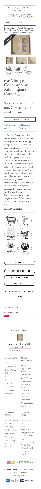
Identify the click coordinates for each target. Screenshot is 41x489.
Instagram (23, 2)
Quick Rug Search (25, 452)
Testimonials (10, 367)
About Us (9, 363)
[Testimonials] (20, 264)
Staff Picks (9, 434)
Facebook (15, 2)
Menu (8, 22)
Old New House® (26, 469)
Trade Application (26, 367)
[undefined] (20, 44)
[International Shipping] (20, 278)
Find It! (21, 22)
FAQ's (8, 376)
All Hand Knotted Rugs (26, 428)
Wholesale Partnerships (26, 398)
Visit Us (8, 383)
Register (11, 8)
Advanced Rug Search (27, 404)
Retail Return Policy (10, 371)
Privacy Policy (19, 475)
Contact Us (9, 387)
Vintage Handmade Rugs (27, 440)
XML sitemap (20, 472)
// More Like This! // (24, 126)
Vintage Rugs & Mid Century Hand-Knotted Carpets (19, 29)
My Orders (9, 390)
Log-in (17, 8)
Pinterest (19, 2)
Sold (16, 307)
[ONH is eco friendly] (19, 464)
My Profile (9, 394)
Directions (9, 380)
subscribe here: (19, 347)
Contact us (19, 107)
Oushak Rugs (10, 441)
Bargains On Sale (26, 421)
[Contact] (20, 284)
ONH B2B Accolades (25, 392)
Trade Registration (26, 373)
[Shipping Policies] (20, 271)
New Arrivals (10, 437)
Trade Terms (26, 378)
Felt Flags (9, 427)
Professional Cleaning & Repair (26, 384)
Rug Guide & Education (10, 445)
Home (6, 28)
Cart (19, 10)
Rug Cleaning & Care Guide (11, 421)
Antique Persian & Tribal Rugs (27, 434)
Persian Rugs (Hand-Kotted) (27, 446)
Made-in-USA (11, 430)
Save (7, 316)
